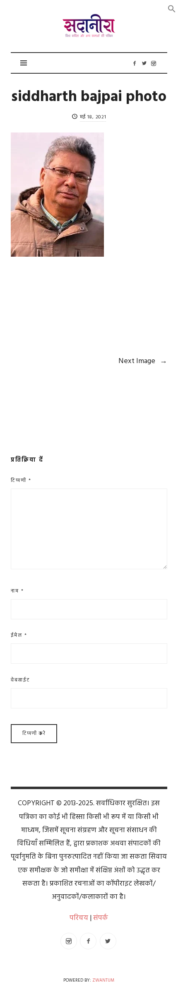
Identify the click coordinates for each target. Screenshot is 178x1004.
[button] (172, 9)
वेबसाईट (20, 680)
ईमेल (19, 635)
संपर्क (100, 918)
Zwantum (103, 980)
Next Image (142, 361)
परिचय (79, 918)
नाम (17, 591)
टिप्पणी (21, 481)
